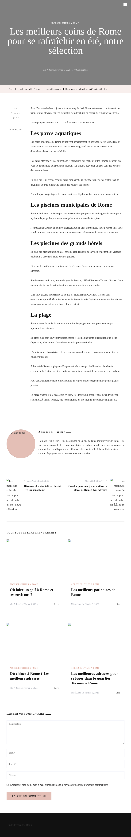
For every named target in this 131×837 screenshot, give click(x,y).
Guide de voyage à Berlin (19, 825)
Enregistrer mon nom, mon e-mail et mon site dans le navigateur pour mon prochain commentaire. (59, 784)
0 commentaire (81, 70)
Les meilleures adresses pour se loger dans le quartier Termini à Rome (94, 678)
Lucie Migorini (16, 130)
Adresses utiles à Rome (65, 23)
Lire (56, 604)
